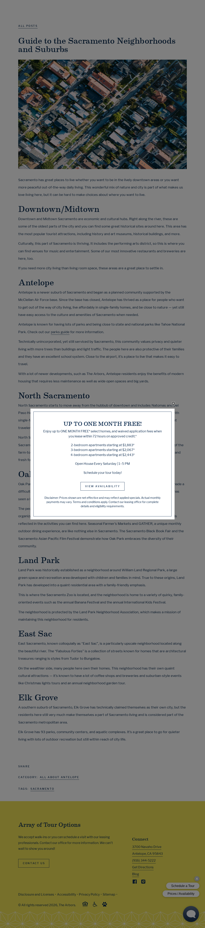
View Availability (102, 486)
